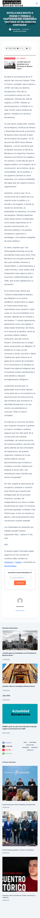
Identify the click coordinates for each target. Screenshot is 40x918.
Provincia (34, 747)
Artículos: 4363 (20, 610)
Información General (20, 31)
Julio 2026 (6, 696)
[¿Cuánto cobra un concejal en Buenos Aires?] (20, 673)
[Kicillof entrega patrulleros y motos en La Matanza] (20, 828)
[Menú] (37, 3)
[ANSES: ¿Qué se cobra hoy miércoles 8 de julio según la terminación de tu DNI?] (20, 714)
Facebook (8, 562)
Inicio (25, 742)
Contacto (30, 750)
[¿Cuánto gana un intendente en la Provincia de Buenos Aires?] (20, 640)
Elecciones (32, 742)
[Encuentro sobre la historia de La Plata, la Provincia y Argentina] (20, 874)
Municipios (25, 747)
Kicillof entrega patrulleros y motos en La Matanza (18, 850)
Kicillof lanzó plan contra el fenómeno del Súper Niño (18, 804)
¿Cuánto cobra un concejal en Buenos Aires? (18, 686)
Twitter (18, 562)
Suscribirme (20, 583)
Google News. (10, 566)
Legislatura (30, 745)
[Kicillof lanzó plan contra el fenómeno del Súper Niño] (20, 783)
